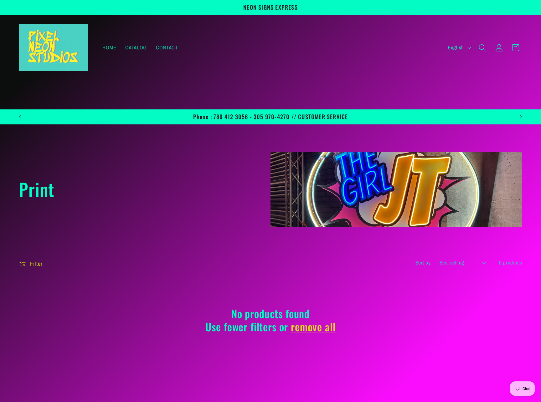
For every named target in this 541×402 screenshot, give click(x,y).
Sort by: (423, 262)
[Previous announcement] (20, 116)
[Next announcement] (521, 116)
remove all (313, 326)
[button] (482, 47)
